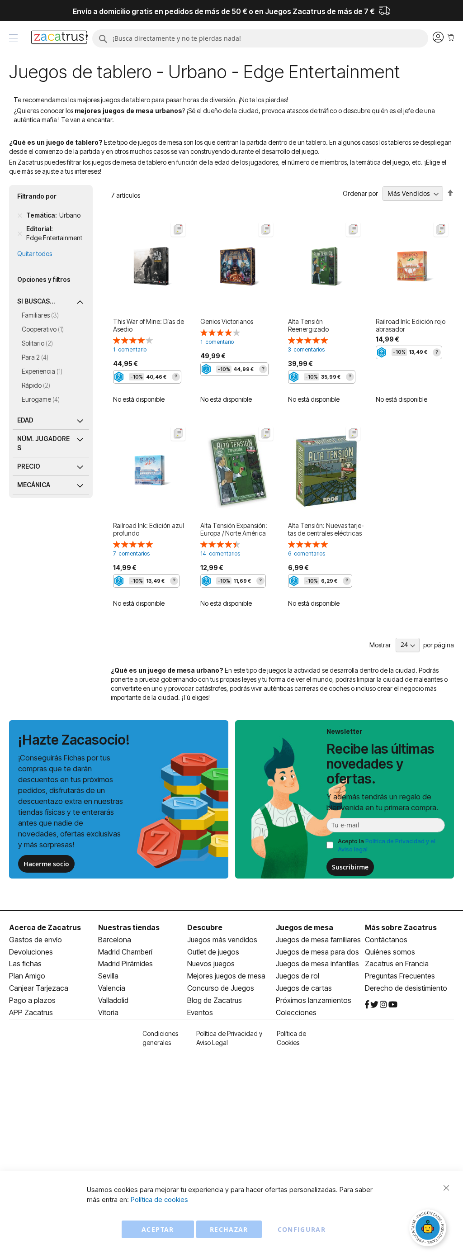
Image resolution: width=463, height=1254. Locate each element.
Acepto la (386, 845)
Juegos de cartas (304, 988)
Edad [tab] (25, 420)
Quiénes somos (390, 951)
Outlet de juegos (213, 951)
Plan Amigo (27, 975)
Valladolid (113, 1000)
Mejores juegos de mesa (226, 975)
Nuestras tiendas (129, 927)
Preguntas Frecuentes (400, 975)
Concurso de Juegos (220, 988)
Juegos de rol (297, 975)
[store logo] (59, 38)
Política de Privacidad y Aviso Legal (229, 1038)
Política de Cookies (291, 1038)
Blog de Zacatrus (214, 1000)
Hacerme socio (46, 864)
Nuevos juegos (211, 963)
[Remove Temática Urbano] (20, 215)
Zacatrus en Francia (397, 963)
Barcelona (114, 939)
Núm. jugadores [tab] (43, 443)
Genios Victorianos (226, 321)
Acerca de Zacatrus (45, 927)
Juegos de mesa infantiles (317, 963)
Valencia (111, 988)
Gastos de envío (35, 939)
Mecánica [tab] (33, 485)
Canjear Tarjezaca (38, 988)
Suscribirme (350, 867)
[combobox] (260, 38)
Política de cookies (159, 1199)
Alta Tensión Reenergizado (308, 325)
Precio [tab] (28, 466)
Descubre (204, 927)
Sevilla (108, 975)
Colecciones (296, 1012)
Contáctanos (386, 939)
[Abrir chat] (429, 1229)
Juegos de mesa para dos (317, 951)
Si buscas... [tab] (36, 301)
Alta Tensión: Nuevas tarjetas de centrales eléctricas (326, 529)
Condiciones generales (160, 1038)
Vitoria (108, 1012)
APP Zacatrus (31, 1012)
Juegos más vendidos (222, 939)
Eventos (200, 1012)
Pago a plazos (32, 1000)
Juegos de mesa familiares (318, 939)
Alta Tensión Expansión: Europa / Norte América (233, 529)
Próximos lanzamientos (313, 1000)
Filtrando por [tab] (37, 196)
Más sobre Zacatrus (401, 927)
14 (220, 553)
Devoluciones (31, 951)
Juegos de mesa (304, 927)
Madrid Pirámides (125, 963)
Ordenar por (360, 193)
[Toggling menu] (13, 38)
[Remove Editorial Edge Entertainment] (20, 233)
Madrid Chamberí (125, 951)
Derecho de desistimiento (406, 988)
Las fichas (25, 963)
